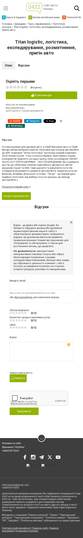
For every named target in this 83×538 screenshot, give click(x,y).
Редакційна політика (26, 530)
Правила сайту (40, 528)
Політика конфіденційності (16, 528)
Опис (8, 65)
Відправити (24, 411)
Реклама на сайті (11, 443)
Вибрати (19, 378)
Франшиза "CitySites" (13, 447)
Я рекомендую (43, 95)
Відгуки (24, 65)
